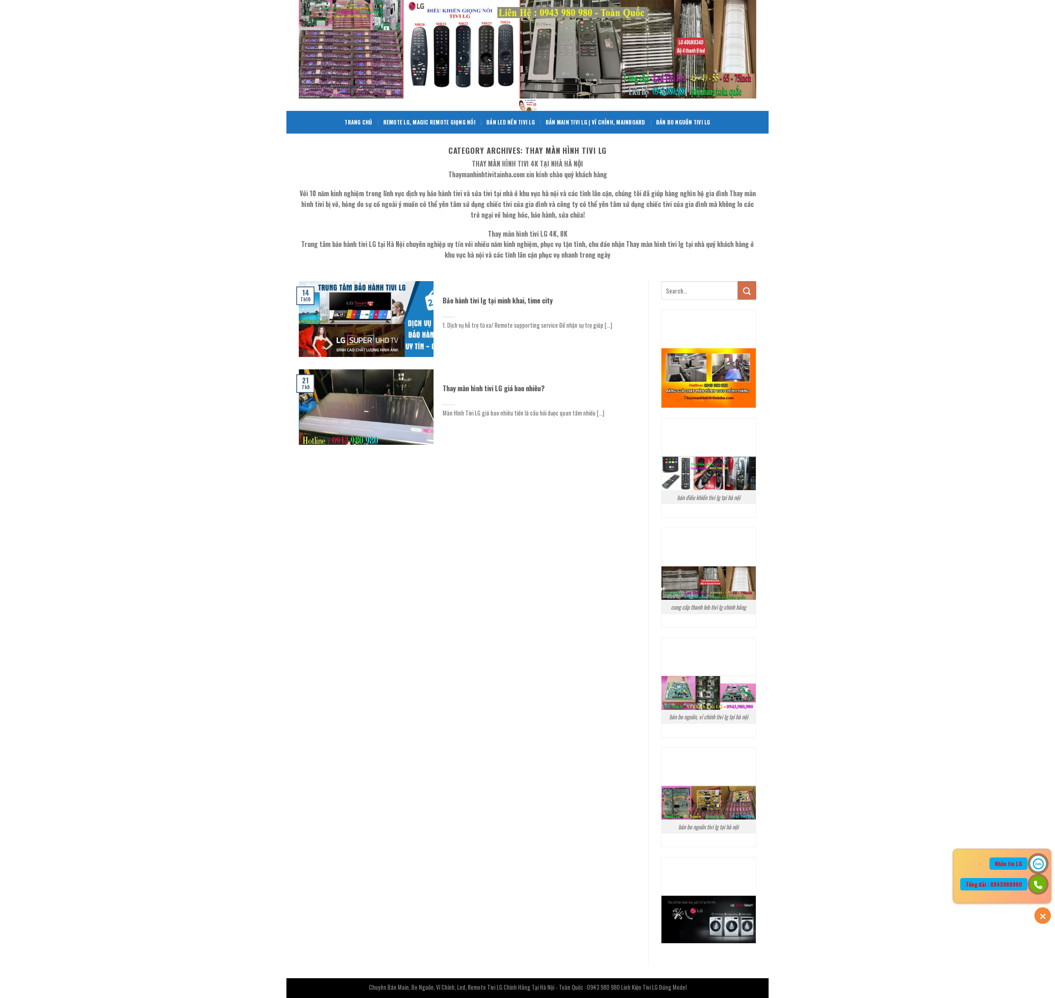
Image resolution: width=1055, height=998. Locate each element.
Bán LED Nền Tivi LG (510, 122)
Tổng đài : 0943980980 (994, 884)
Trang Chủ (358, 122)
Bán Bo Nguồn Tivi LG (683, 122)
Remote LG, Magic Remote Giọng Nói (429, 122)
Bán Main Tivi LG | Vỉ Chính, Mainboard (595, 122)
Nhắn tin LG (1008, 863)
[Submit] (747, 290)
